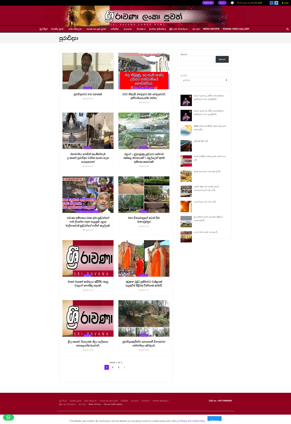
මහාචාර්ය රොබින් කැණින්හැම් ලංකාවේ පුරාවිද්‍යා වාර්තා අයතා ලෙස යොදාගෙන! (88, 158)
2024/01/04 (144, 226)
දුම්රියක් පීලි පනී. (201, 141)
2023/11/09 (88, 350)
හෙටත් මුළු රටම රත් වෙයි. (205, 201)
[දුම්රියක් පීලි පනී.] (186, 146)
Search (184, 54)
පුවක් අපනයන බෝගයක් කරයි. (207, 171)
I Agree (214, 420)
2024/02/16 (88, 166)
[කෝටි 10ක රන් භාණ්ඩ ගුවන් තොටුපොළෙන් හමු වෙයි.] (186, 191)
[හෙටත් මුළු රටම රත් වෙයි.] (186, 206)
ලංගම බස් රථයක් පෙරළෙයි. (206, 231)
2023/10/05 (144, 350)
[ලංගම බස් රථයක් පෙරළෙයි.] (186, 236)
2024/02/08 (144, 166)
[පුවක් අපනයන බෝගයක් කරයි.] (186, 176)
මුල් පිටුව (44, 28)
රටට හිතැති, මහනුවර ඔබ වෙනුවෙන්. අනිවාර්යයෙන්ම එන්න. (144, 96)
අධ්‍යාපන (128, 28)
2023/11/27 (144, 290)
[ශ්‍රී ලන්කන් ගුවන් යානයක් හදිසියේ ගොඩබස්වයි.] (186, 221)
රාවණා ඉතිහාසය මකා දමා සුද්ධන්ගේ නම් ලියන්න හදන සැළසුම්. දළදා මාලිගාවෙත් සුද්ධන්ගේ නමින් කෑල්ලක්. (88, 221)
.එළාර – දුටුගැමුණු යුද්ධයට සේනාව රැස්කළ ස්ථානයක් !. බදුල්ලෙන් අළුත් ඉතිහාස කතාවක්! (144, 158)
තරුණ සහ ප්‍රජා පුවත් (96, 28)
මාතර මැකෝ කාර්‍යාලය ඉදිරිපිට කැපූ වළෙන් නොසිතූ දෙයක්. (88, 283)
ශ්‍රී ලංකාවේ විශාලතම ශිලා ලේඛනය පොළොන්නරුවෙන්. (88, 343)
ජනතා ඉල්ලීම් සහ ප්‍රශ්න (143, 88)
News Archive (211, 28)
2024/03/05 (88, 98)
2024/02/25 (144, 102)
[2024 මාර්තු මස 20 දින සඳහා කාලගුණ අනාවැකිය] (186, 130)
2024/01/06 (88, 230)
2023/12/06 (88, 290)
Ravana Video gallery (236, 28)
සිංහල (222, 3)
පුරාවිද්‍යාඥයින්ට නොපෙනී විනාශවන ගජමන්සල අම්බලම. (144, 343)
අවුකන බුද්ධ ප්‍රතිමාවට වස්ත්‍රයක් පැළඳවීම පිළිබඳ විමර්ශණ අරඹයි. (143, 283)
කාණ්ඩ (184, 75)
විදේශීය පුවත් (57, 28)
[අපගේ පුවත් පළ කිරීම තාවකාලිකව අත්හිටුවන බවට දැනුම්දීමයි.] (186, 100)
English (208, 3)
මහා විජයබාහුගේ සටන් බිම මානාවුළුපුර (144, 220)
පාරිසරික (115, 28)
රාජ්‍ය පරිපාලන (75, 28)
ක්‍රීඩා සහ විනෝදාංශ (178, 28)
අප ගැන (196, 28)
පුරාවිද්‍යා (87, 88)
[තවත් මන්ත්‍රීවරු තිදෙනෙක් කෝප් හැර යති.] (186, 161)
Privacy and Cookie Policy (192, 420)
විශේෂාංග (141, 28)
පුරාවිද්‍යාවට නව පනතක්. (88, 94)
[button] (8, 417)
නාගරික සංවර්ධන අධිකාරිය (87, 211)
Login (286, 2)
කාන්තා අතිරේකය (157, 28)
